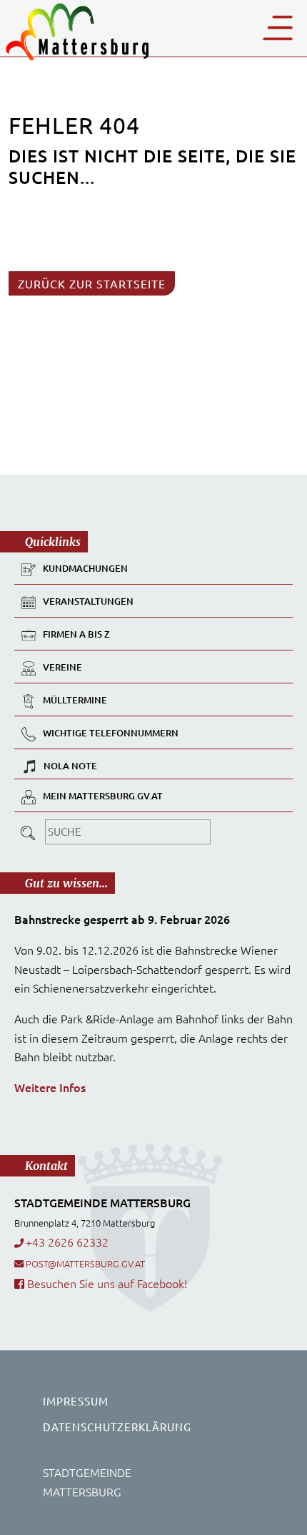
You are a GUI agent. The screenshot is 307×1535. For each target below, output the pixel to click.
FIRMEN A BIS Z (76, 634)
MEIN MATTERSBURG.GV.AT (103, 796)
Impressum (76, 1401)
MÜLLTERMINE (75, 700)
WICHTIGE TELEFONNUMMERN (110, 733)
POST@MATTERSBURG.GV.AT (85, 1263)
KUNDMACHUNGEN (85, 568)
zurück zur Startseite (92, 283)
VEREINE (62, 667)
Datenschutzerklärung (117, 1426)
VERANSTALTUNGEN (88, 601)
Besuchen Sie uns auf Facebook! (105, 1283)
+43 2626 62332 (67, 1241)
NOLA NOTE (70, 765)
